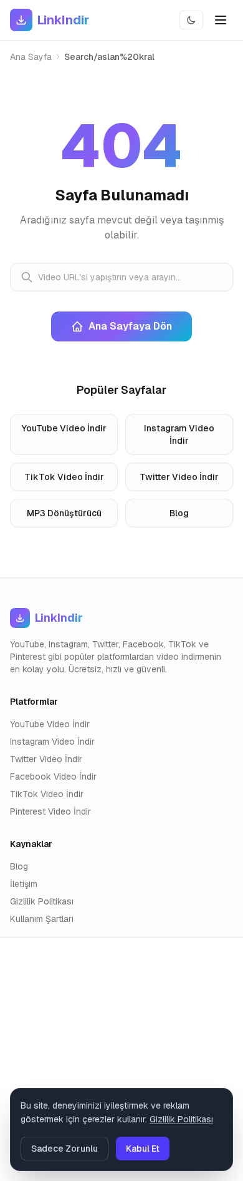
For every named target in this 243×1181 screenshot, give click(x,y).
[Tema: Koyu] (191, 20)
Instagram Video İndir (179, 434)
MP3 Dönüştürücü (64, 513)
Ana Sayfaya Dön (130, 326)
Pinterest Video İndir (50, 811)
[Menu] (220, 19)
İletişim (23, 883)
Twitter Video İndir (179, 477)
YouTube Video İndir (64, 428)
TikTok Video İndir (64, 477)
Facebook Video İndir (53, 776)
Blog (179, 513)
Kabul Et (143, 1148)
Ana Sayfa (31, 56)
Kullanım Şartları (42, 918)
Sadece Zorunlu (64, 1148)
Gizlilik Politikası (42, 901)
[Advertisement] (121, 1059)
